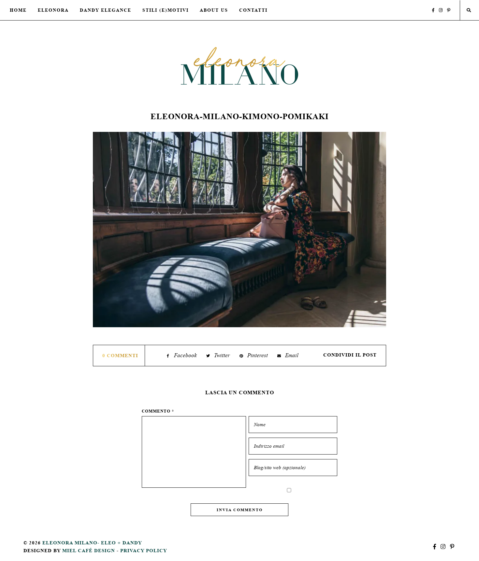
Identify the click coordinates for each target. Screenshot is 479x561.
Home (18, 10)
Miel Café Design (88, 550)
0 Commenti (120, 355)
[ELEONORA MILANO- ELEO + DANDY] (239, 65)
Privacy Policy (143, 550)
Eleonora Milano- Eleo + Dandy (92, 542)
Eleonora (53, 10)
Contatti (253, 10)
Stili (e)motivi (165, 10)
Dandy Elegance (105, 10)
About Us (214, 10)
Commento (158, 411)
